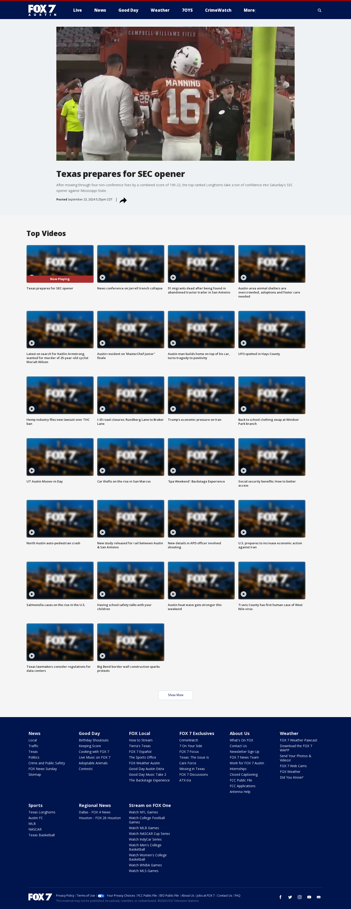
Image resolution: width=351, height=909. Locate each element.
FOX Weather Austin (144, 763)
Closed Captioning (244, 774)
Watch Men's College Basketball (145, 847)
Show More (175, 695)
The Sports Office (142, 757)
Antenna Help (240, 791)
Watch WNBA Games (145, 865)
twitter (290, 897)
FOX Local (139, 733)
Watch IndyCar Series (145, 839)
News (34, 733)
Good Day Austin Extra (146, 768)
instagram (299, 897)
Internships (238, 768)
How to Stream (141, 740)
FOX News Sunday (42, 768)
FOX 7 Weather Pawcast (298, 740)
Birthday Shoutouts (94, 740)
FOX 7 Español (140, 751)
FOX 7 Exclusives (196, 733)
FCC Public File (241, 780)
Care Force (187, 763)
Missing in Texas (192, 768)
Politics (33, 757)
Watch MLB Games (144, 828)
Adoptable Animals (93, 763)
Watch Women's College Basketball (148, 857)
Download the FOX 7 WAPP (296, 748)
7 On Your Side (190, 746)
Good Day (89, 733)
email (319, 897)
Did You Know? (291, 777)
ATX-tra (185, 780)
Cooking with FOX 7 (94, 751)
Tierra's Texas (140, 746)
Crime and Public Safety (46, 763)
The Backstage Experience (149, 780)
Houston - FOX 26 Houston (100, 818)
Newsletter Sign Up (244, 751)
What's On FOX (241, 740)
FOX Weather (290, 771)
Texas (33, 751)
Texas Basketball (41, 835)
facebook (280, 897)
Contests (86, 768)
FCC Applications (242, 786)
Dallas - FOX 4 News (95, 812)
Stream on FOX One (150, 805)
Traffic (33, 746)
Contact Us (238, 746)
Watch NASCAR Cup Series (149, 833)
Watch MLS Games (144, 870)
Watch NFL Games (143, 812)
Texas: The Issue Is (194, 757)
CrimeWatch (188, 740)
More (249, 10)
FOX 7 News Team (244, 757)
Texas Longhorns (41, 812)
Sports (35, 805)
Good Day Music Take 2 (147, 774)
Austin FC (35, 818)
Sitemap (34, 774)
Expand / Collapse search (320, 10)
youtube (309, 897)
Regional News (95, 805)
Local (32, 740)
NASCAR (35, 829)
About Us (240, 733)
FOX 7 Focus (189, 751)
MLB (32, 823)
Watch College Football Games (147, 820)
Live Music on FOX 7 (94, 757)
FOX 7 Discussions (193, 774)
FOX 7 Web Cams (293, 766)
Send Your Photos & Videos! (295, 758)
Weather (289, 733)
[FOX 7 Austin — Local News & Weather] (44, 10)
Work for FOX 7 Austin (247, 763)
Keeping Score (90, 746)
